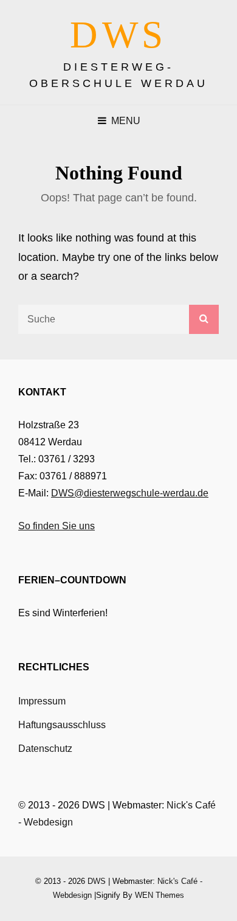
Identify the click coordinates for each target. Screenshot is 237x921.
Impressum (42, 701)
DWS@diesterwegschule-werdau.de (129, 493)
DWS (118, 34)
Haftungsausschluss (62, 725)
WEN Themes (159, 895)
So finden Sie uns (56, 526)
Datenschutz (45, 748)
